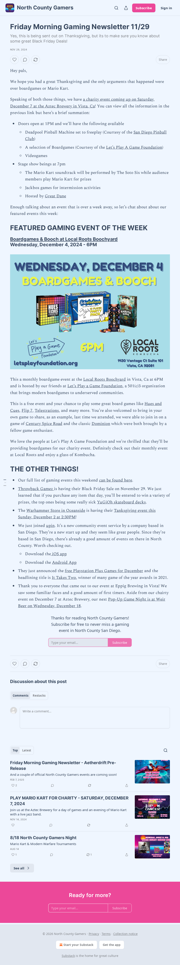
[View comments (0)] (25, 59)
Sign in (166, 8)
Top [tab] (15, 750)
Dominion (101, 424)
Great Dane (55, 196)
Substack (68, 956)
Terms (106, 934)
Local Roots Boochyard (104, 379)
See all (19, 868)
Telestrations (47, 410)
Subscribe (144, 8)
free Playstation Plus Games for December (104, 571)
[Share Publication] (126, 8)
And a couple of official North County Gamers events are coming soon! (63, 774)
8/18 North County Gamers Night (43, 837)
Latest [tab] (26, 750)
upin (50, 526)
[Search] (116, 8)
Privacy (94, 934)
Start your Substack (78, 945)
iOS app (59, 554)
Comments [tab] (20, 695)
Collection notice (125, 934)
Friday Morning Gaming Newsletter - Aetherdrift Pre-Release (63, 765)
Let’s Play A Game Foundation (134, 147)
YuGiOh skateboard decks (121, 502)
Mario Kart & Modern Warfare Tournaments (43, 844)
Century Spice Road (44, 424)
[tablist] (29, 695)
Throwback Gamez (36, 489)
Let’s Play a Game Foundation (94, 386)
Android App (64, 562)
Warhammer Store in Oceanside (55, 510)
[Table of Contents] (5, 482)
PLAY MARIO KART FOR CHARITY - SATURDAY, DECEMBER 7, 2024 (69, 801)
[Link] (3, 227)
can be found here (115, 480)
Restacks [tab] (39, 695)
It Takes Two (64, 577)
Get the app (112, 945)
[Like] (14, 59)
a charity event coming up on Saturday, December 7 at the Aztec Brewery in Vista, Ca (82, 102)
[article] (90, 774)
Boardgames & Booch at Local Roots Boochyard (64, 239)
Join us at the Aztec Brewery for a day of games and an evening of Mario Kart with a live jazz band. (68, 812)
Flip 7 (27, 410)
